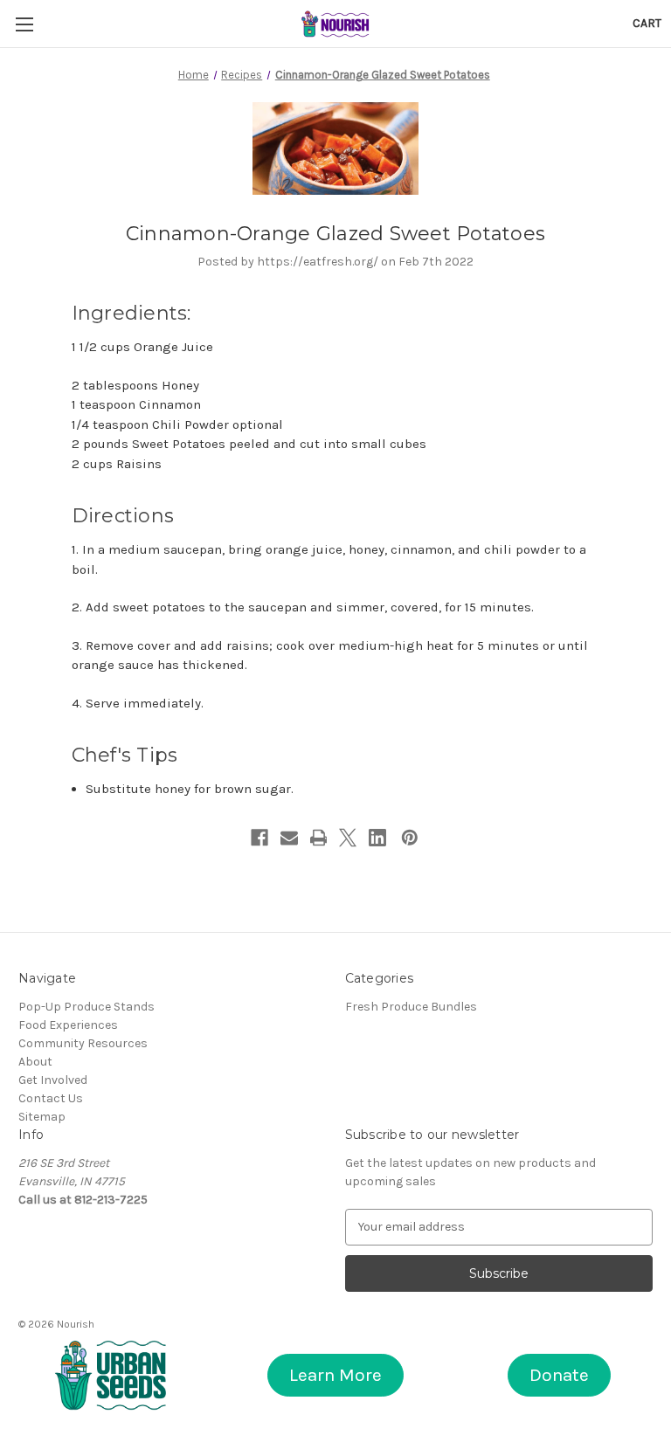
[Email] (289, 837)
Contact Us (50, 1098)
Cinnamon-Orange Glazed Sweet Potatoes (335, 233)
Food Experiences (68, 1025)
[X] (347, 837)
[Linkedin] (377, 837)
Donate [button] (559, 1374)
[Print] (319, 837)
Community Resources (83, 1043)
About (35, 1061)
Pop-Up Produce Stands (86, 1006)
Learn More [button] (335, 1374)
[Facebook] (259, 837)
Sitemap (42, 1116)
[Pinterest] (410, 837)
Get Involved (52, 1080)
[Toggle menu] (24, 24)
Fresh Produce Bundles (411, 1006)
